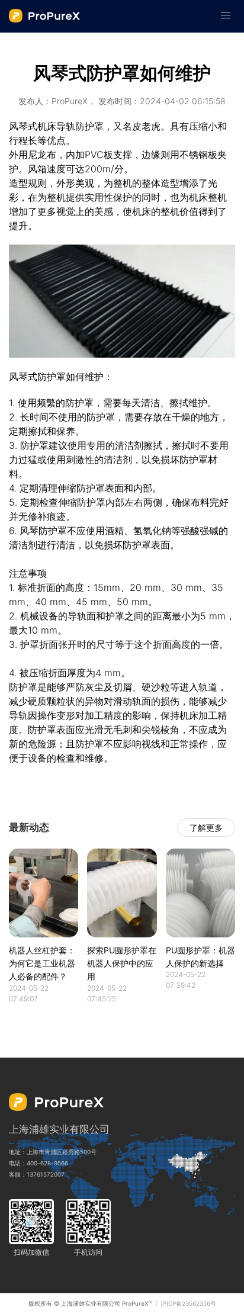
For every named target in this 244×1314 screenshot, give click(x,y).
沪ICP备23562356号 (188, 1303)
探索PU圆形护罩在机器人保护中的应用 (121, 963)
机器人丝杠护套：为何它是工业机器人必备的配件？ (42, 963)
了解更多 (206, 828)
